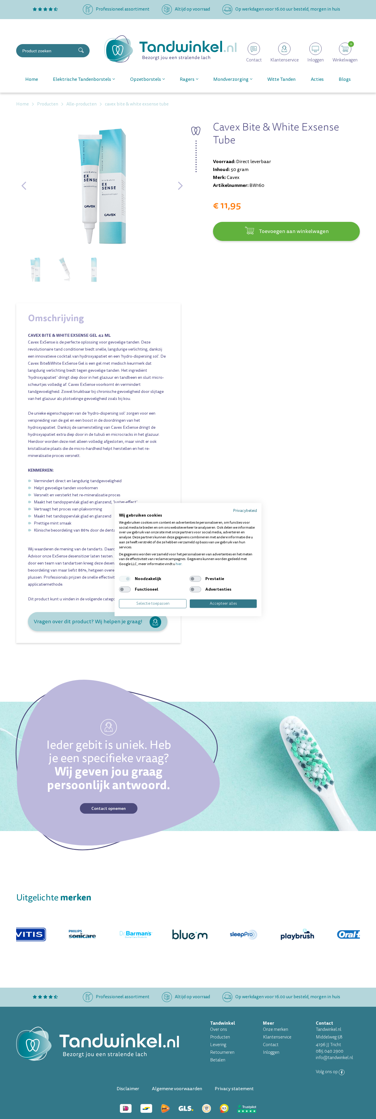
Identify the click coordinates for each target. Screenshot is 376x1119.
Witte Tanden (281, 79)
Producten (220, 1037)
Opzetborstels (145, 79)
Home (31, 79)
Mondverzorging (231, 79)
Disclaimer (128, 1089)
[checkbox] (125, 579)
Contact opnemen (108, 808)
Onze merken (275, 1029)
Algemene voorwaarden (177, 1089)
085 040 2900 (329, 1051)
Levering (218, 1045)
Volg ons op (327, 1072)
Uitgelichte (53, 898)
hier (179, 564)
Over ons (218, 1029)
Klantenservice (277, 1037)
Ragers (187, 79)
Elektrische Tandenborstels (82, 79)
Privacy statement (234, 1089)
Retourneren (222, 1052)
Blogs (345, 79)
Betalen (217, 1060)
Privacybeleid (245, 510)
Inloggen (271, 1052)
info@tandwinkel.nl (334, 1058)
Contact (270, 1045)
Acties (317, 79)
